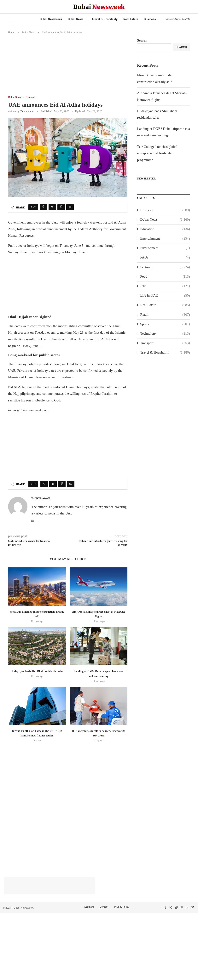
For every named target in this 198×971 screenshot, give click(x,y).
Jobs (165, 286)
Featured (165, 267)
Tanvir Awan (27, 111)
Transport (165, 343)
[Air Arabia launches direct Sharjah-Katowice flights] (98, 586)
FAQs (165, 257)
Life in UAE (165, 295)
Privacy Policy (121, 906)
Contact (104, 906)
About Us (89, 906)
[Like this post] (34, 207)
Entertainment (165, 238)
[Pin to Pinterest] (61, 207)
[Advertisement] (67, 67)
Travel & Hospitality (105, 19)
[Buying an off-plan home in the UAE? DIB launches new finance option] (37, 706)
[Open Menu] (10, 19)
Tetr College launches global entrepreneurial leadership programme (157, 153)
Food (165, 276)
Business (150, 19)
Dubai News (75, 19)
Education (165, 229)
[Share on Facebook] (43, 207)
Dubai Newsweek (51, 19)
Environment (165, 248)
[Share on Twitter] (52, 207)
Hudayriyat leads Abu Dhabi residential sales (37, 671)
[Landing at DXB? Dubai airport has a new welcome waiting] (98, 646)
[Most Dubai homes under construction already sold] (37, 586)
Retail (165, 314)
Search (142, 40)
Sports (165, 324)
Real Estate (130, 19)
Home (11, 32)
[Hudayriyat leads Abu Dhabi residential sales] (37, 646)
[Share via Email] (70, 207)
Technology (165, 333)
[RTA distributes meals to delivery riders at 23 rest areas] (98, 706)
